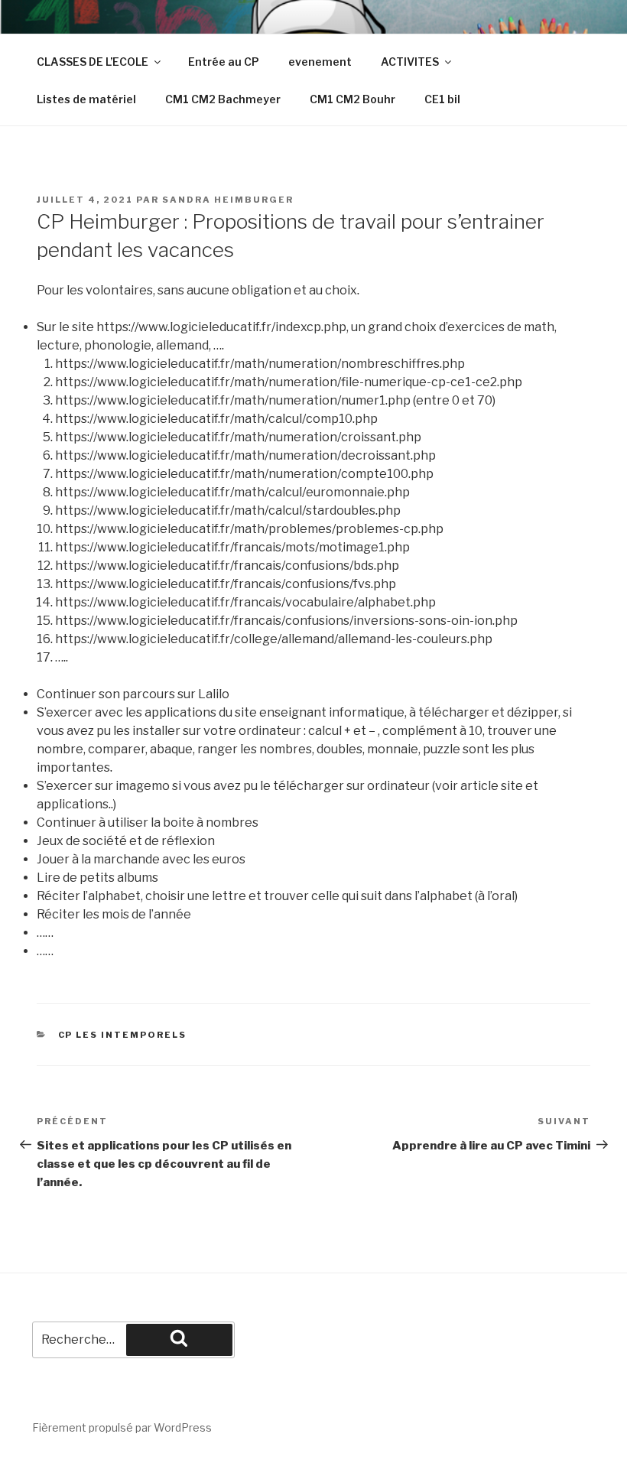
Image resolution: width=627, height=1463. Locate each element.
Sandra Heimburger (228, 199)
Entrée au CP (223, 61)
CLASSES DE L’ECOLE (92, 61)
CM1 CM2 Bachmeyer (223, 99)
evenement (320, 61)
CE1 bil (442, 99)
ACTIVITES (410, 61)
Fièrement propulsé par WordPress (122, 1427)
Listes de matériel (86, 99)
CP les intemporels (122, 1034)
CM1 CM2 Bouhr (352, 99)
